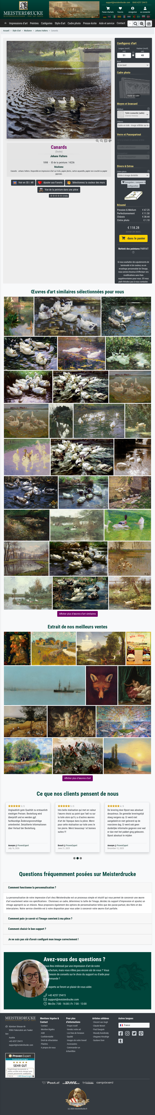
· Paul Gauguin (98, 1029)
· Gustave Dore (98, 1040)
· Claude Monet (98, 1026)
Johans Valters (41, 30)
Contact (121, 23)
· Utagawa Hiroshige (100, 1036)
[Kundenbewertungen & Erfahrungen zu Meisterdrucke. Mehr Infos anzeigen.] (20, 1065)
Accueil (6, 30)
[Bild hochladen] (149, 23)
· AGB (42, 1033)
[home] (5, 23)
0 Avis (65, 196)
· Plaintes (44, 1044)
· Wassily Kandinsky (100, 1033)
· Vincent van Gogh (100, 1022)
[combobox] (133, 65)
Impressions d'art (18, 23)
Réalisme (28, 30)
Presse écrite (90, 23)
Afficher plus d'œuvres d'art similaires (77, 613)
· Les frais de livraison (75, 1033)
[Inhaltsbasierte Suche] (142, 23)
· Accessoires (71, 1044)
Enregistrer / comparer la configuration (135, 184)
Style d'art (60, 23)
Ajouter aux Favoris (52, 182)
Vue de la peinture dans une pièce (60, 189)
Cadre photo (74, 23)
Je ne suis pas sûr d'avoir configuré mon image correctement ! (43, 939)
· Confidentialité (46, 1036)
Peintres (34, 23)
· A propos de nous (48, 1047)
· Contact (44, 1026)
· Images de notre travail (76, 1040)
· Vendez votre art (73, 1029)
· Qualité (69, 1036)
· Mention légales (47, 1029)
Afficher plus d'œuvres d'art (77, 778)
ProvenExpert (18, 845)
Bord (119, 61)
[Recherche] (135, 23)
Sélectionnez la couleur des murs (88, 182)
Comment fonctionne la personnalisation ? (32, 887)
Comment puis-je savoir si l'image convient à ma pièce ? (40, 918)
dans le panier (135, 238)
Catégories (46, 23)
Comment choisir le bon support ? (27, 929)
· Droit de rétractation (49, 1040)
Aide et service (106, 23)
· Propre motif (72, 1026)
